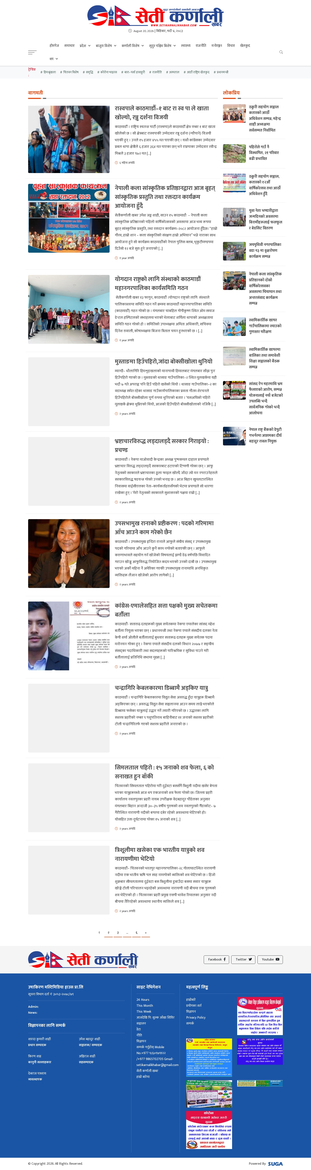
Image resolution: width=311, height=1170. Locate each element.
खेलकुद (245, 46)
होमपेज (54, 46)
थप (52, 59)
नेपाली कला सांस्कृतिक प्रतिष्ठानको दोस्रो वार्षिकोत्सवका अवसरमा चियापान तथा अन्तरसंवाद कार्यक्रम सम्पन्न (265, 289)
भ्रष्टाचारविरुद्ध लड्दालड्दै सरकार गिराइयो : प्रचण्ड (162, 445)
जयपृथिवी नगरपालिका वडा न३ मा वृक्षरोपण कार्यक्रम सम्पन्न (265, 250)
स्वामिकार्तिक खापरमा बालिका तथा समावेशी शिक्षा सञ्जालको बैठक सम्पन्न (264, 358)
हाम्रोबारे (191, 1000)
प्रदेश (83, 46)
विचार (231, 46)
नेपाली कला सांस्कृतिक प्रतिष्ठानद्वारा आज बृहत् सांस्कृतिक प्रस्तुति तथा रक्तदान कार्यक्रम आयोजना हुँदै (165, 197)
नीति (139, 1035)
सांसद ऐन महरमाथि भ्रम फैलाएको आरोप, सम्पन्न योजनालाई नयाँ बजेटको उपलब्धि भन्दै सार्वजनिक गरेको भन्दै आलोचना (266, 398)
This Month (144, 1006)
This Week (143, 1012)
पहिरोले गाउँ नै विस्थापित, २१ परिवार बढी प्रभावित (264, 153)
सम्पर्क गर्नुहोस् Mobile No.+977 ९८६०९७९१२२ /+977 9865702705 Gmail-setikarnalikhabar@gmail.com (157, 1056)
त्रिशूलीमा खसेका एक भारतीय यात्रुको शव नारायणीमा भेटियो (160, 854)
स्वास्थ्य (185, 46)
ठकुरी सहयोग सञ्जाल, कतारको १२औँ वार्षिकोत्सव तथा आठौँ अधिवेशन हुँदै (265, 185)
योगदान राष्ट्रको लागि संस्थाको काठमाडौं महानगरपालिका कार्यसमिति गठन (158, 283)
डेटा (138, 1029)
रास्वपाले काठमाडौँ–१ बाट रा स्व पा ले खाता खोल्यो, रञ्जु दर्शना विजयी (162, 113)
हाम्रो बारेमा (143, 1077)
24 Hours (142, 1000)
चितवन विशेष (70, 72)
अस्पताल (174, 72)
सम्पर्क (190, 1023)
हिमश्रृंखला (50, 72)
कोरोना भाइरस (108, 72)
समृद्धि (89, 72)
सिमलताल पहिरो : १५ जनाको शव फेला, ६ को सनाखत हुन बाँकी (164, 772)
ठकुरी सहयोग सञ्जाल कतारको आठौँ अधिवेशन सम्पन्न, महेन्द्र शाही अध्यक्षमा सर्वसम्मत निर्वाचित (265, 119)
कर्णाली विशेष (130, 46)
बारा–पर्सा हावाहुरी (134, 72)
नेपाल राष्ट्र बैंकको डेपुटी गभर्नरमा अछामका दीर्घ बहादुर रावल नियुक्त (265, 435)
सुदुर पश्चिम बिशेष (160, 46)
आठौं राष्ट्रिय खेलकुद (198, 72)
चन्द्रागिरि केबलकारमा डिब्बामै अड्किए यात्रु (161, 688)
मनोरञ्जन (217, 46)
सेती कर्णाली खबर (147, 1071)
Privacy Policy (195, 1017)
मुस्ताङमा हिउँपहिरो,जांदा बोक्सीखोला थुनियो (163, 362)
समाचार (69, 46)
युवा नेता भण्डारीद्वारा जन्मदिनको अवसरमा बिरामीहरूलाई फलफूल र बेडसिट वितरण (265, 219)
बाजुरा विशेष (104, 46)
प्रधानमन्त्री (222, 72)
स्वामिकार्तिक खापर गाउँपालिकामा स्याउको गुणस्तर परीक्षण (265, 326)
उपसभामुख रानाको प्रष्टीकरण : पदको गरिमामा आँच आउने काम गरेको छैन (164, 527)
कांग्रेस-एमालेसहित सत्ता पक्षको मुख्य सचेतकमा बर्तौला (166, 610)
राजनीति (201, 46)
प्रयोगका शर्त (193, 1006)
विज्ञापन (141, 1041)
